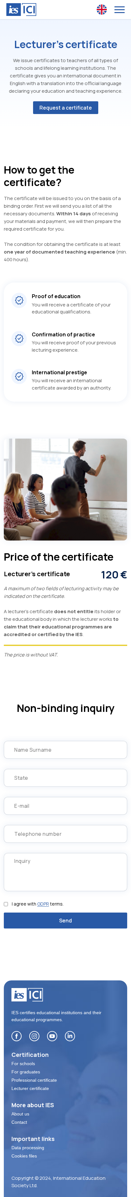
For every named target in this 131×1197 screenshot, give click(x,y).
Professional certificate (34, 1080)
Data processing (27, 1147)
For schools (23, 1063)
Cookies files (24, 1155)
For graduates (25, 1071)
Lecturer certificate (30, 1088)
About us (20, 1113)
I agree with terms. (38, 904)
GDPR (43, 904)
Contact (19, 1122)
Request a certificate (65, 107)
